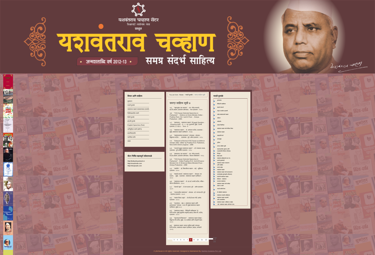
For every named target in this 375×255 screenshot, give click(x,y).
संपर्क (129, 141)
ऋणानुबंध (219, 139)
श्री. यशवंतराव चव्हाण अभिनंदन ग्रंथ (226, 204)
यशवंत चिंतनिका (220, 125)
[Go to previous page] (171, 239)
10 (198, 240)
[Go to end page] (212, 239)
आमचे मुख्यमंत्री (221, 160)
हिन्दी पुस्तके (131, 117)
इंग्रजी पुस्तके (131, 121)
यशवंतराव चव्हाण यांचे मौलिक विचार (225, 128)
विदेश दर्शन (219, 156)
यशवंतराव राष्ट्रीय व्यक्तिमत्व (223, 195)
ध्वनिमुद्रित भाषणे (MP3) (135, 129)
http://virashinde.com (135, 163)
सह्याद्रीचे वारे (220, 135)
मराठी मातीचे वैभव (221, 188)
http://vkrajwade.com (135, 166)
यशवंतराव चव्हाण (221, 132)
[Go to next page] (209, 239)
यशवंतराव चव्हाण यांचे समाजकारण (224, 172)
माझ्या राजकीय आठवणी (222, 111)
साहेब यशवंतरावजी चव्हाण (222, 114)
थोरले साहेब (220, 167)
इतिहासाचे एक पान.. (226, 158)
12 (206, 240)
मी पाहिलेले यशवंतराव (222, 192)
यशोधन (218, 118)
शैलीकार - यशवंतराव (221, 179)
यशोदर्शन (219, 121)
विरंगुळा (219, 153)
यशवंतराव (219, 158)
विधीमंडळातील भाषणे (133, 113)
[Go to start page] (168, 239)
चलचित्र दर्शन (132, 137)
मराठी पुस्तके (131, 105)
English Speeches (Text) (136, 125)
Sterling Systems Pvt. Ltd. (211, 251)
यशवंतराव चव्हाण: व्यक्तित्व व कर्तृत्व (225, 202)
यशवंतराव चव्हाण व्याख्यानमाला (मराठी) (138, 109)
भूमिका (218, 142)
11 (202, 240)
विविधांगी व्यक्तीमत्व (221, 103)
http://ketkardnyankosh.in (136, 161)
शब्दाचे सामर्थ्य (220, 107)
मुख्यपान (130, 101)
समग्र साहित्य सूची (221, 146)
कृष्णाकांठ (219, 100)
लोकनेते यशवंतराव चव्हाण (222, 176)
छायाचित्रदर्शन (132, 133)
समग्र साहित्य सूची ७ (180, 103)
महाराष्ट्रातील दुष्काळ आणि (223, 149)
